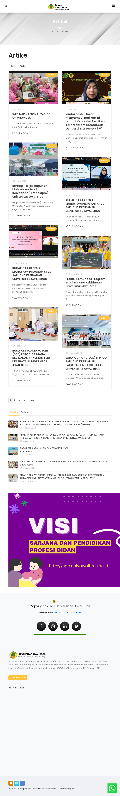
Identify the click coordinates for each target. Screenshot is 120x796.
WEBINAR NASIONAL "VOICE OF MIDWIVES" (31, 116)
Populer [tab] (14, 412)
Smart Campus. (66, 788)
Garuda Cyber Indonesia (67, 612)
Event (104, 74)
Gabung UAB (18, 677)
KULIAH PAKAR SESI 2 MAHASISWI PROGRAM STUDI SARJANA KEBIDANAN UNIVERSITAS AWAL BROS (32, 273)
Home (55, 31)
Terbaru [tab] (25, 412)
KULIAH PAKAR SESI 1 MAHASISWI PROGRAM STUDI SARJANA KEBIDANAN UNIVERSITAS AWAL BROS (85, 205)
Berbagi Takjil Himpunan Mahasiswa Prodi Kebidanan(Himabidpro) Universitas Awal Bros (30, 191)
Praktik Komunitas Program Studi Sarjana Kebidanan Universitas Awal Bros (85, 282)
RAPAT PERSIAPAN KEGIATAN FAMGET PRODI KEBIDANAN (44, 450)
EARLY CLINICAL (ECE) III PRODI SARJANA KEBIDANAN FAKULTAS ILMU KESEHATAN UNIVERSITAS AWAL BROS (86, 363)
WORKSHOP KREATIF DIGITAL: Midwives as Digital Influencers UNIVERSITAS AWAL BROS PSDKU (64, 463)
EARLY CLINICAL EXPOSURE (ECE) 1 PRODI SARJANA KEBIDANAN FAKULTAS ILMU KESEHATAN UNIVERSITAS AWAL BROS (31, 358)
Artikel (51, 74)
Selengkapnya (20, 133)
